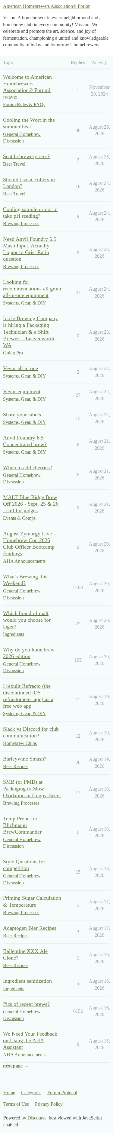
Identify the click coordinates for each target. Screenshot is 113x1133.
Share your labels (22, 415)
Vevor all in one (20, 368)
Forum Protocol (62, 1092)
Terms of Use (16, 1104)
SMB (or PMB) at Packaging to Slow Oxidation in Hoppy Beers (32, 788)
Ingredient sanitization (27, 981)
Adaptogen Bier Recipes (29, 928)
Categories (31, 1092)
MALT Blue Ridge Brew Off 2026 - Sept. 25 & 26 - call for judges (30, 503)
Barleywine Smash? (24, 759)
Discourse (36, 1117)
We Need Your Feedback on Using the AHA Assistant (30, 1040)
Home (9, 1092)
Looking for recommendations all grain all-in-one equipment (32, 288)
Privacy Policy (49, 1104)
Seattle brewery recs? (26, 156)
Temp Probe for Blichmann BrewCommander (22, 825)
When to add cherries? (27, 467)
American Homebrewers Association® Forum (46, 6)
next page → (16, 1065)
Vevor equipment (21, 391)
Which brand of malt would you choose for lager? (27, 619)
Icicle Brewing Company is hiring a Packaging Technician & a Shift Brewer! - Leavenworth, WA (30, 331)
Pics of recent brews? (26, 1004)
